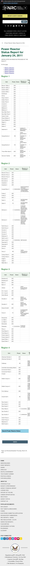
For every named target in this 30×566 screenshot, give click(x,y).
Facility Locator (22, 31)
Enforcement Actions (7, 526)
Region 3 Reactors (9, 71)
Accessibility (11, 561)
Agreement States (12, 31)
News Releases (5, 463)
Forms (3, 511)
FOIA (23, 555)
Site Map (21, 559)
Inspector (12, 559)
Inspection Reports (7, 522)
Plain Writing (5, 524)
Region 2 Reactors (9, 69)
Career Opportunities (8, 494)
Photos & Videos (6, 476)
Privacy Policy (19, 561)
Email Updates (9, 35)
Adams (3, 467)
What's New (9, 33)
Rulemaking (4, 528)
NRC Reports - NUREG (7, 517)
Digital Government (7, 471)
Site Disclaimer (11, 563)
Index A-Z (16, 35)
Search (24, 21)
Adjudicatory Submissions (9, 515)
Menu (26, 7)
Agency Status (5, 499)
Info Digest (4, 506)
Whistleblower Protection (11, 557)
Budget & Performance (8, 486)
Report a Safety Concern (15, 16)
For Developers (6, 478)
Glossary (4, 530)
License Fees (5, 490)
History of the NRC (7, 492)
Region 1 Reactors (9, 67)
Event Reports (5, 465)
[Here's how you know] (15, 2)
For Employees (20, 563)
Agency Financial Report (8, 488)
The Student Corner (7, 474)
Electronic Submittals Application (12, 513)
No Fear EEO (22, 557)
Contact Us (22, 33)
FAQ (5, 31)
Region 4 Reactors (9, 73)
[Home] (13, 8)
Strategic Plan (5, 484)
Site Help (15, 33)
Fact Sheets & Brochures (9, 509)
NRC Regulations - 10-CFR (8, 519)
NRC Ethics (4, 496)
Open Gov (4, 469)
